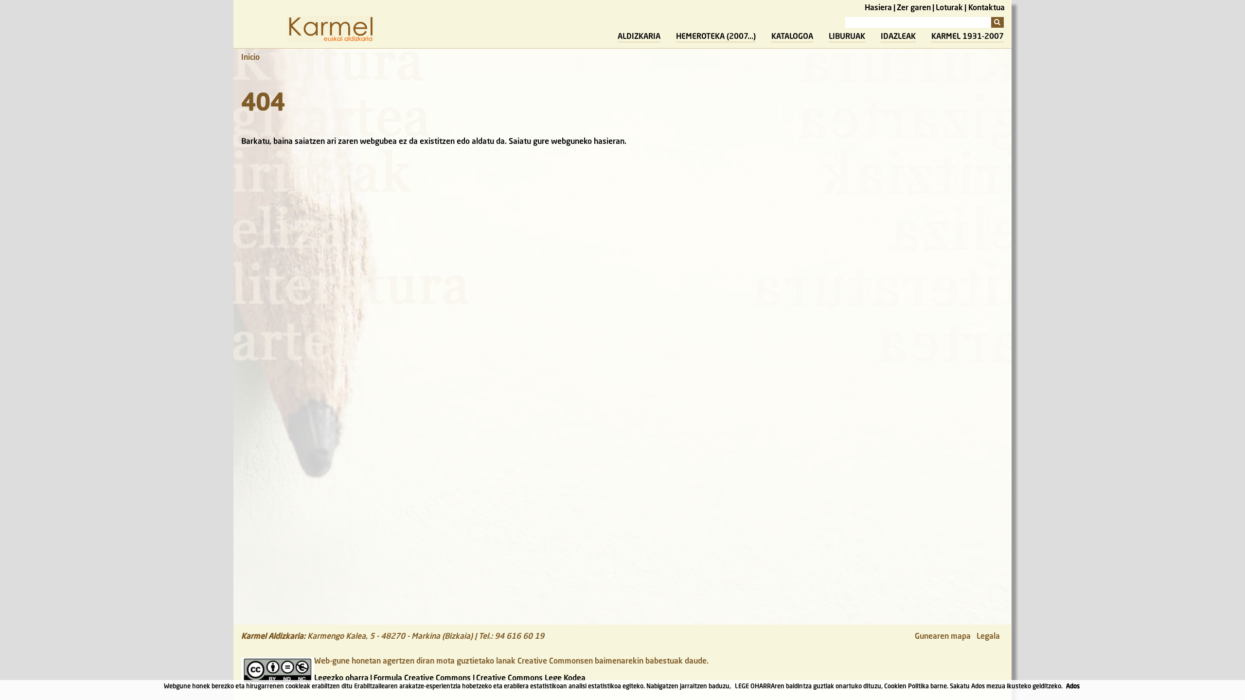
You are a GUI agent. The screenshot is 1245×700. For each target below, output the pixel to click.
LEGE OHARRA (755, 686)
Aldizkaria (639, 37)
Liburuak (847, 37)
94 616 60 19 (519, 637)
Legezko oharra (341, 678)
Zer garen (914, 8)
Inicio (250, 58)
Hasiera (878, 8)
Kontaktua (986, 8)
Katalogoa (792, 37)
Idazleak (898, 37)
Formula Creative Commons (422, 678)
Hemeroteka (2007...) (716, 37)
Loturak (949, 8)
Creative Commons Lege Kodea (531, 678)
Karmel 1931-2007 (967, 37)
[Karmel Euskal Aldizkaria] (330, 40)
